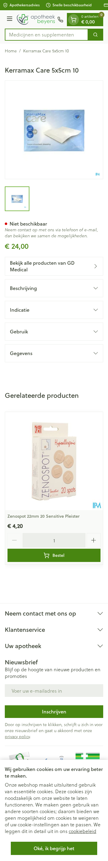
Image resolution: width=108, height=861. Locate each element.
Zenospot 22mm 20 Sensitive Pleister (44, 516)
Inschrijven (54, 711)
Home (11, 51)
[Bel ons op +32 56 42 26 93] (60, 20)
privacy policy (17, 736)
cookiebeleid (82, 831)
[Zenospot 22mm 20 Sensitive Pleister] (54, 461)
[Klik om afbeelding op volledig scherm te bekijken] (54, 130)
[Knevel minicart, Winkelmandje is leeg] (73, 19)
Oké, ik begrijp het (54, 848)
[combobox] (46, 35)
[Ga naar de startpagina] (36, 19)
